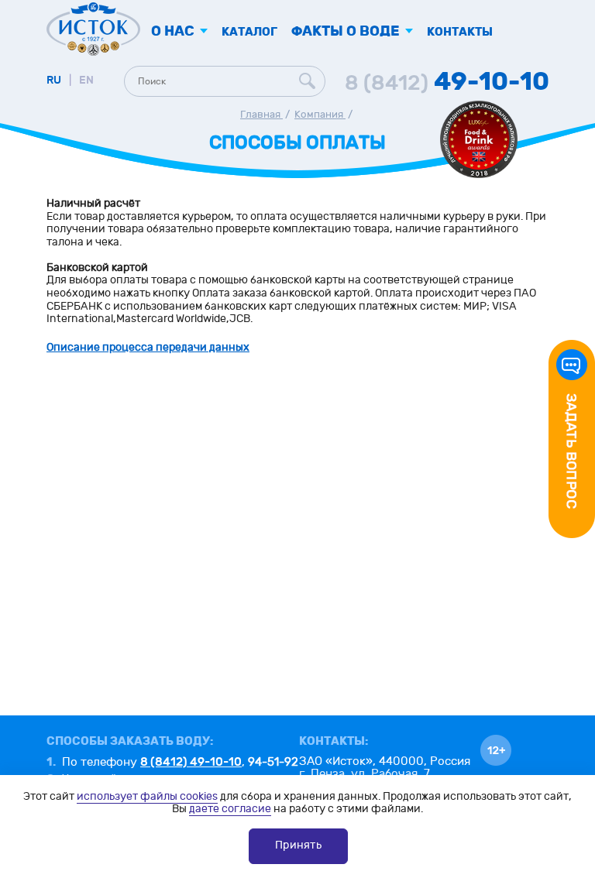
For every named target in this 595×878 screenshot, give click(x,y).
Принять (298, 845)
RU (53, 80)
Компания (320, 114)
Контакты (460, 32)
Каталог (249, 32)
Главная (261, 114)
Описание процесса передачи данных (147, 347)
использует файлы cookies (147, 796)
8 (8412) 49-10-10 (191, 762)
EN (86, 80)
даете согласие (230, 808)
